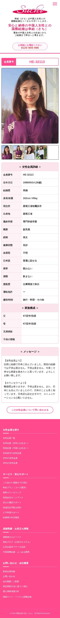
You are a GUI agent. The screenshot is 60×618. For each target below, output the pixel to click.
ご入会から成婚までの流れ (15, 482)
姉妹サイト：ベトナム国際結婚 (17, 597)
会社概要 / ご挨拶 (11, 581)
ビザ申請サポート (11, 512)
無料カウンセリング (12, 492)
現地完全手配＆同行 (12, 507)
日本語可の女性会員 (12, 453)
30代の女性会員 (10, 463)
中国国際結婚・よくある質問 (16, 552)
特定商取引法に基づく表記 (15, 586)
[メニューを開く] (55, 3)
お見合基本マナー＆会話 (14, 547)
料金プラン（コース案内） (15, 487)
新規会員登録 (9, 571)
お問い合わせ (9, 576)
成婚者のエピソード (12, 537)
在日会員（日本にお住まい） (16, 443)
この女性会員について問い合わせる (30, 410)
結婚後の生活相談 (11, 517)
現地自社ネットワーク (13, 497)
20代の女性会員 (10, 458)
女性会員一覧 (9, 438)
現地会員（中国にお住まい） (16, 448)
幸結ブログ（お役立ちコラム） (17, 542)
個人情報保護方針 (11, 591)
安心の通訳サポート (12, 502)
